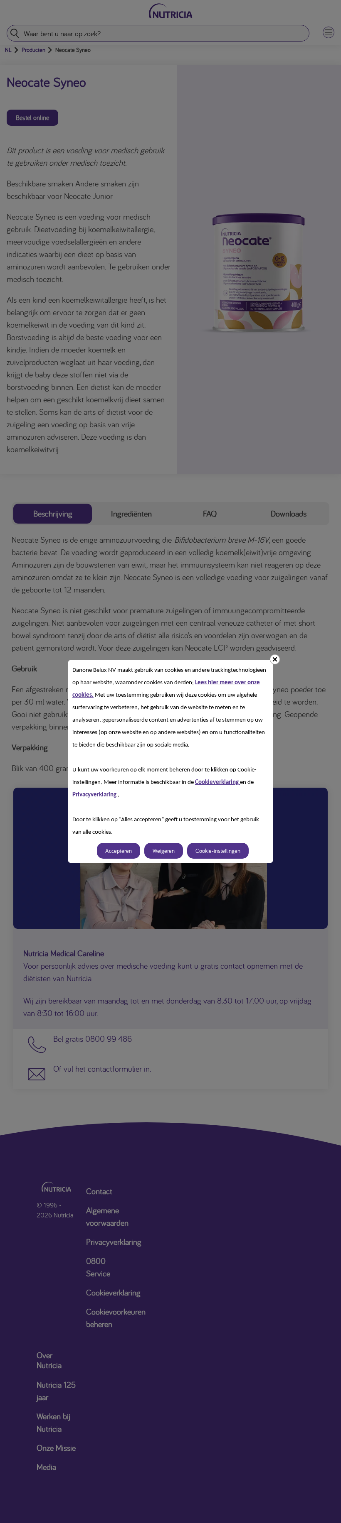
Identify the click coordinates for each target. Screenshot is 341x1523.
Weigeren (164, 851)
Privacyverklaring (95, 795)
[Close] (275, 659)
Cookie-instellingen (217, 851)
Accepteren (118, 851)
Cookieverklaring (217, 782)
